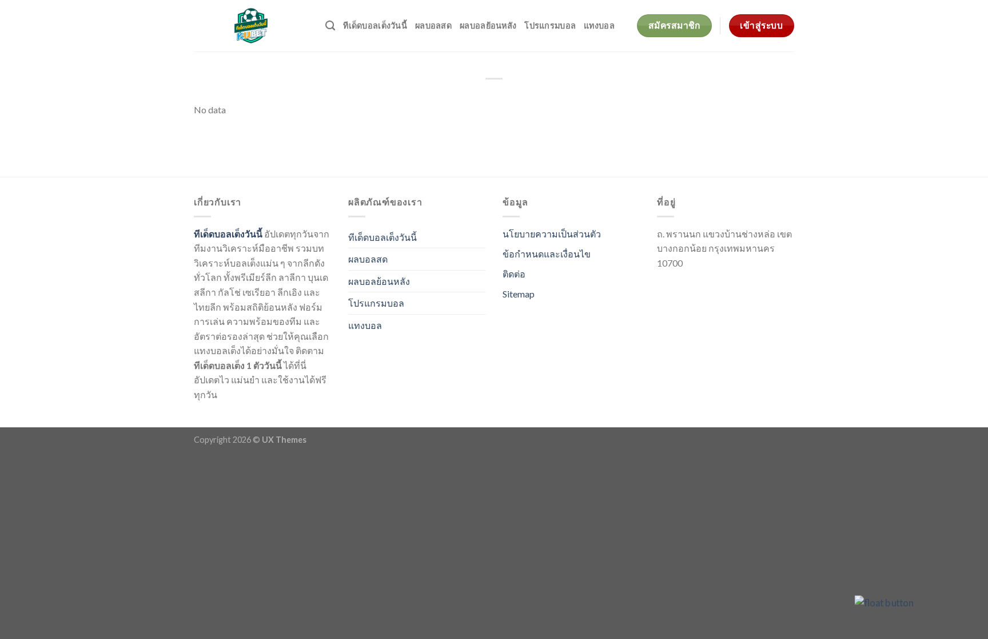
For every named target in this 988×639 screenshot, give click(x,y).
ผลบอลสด (433, 25)
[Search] (330, 26)
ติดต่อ (514, 273)
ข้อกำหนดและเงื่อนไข (547, 253)
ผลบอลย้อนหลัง (488, 25)
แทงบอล (599, 25)
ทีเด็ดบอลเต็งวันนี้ (375, 25)
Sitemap (519, 293)
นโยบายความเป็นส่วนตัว (552, 233)
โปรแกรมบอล (550, 25)
